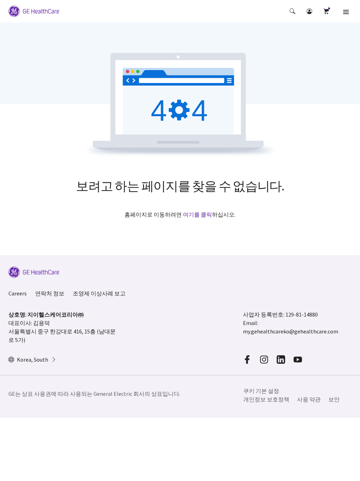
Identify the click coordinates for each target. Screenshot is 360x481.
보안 (334, 399)
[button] (292, 11)
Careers (17, 293)
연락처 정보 (49, 293)
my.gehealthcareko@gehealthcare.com (290, 331)
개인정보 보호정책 (266, 399)
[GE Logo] (33, 12)
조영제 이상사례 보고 (99, 293)
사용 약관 (309, 399)
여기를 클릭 (197, 214)
